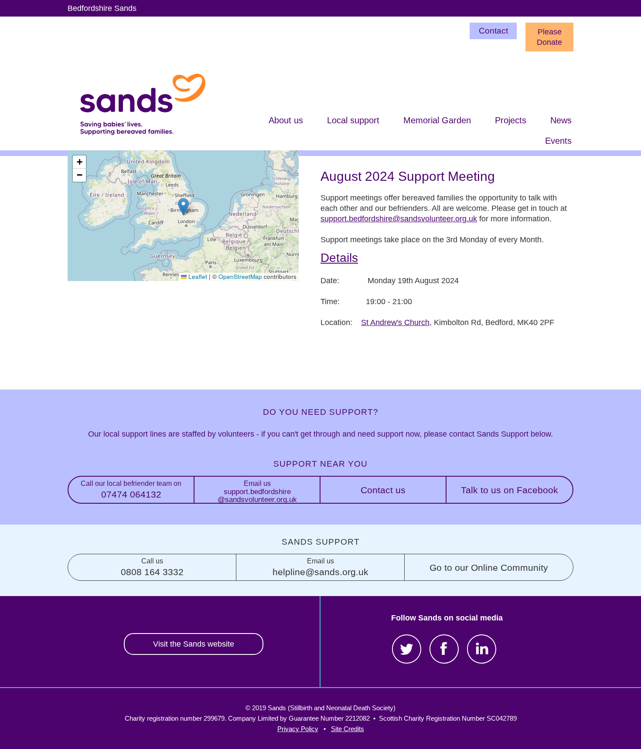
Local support (353, 120)
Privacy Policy (297, 728)
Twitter (406, 649)
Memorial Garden (437, 120)
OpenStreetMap (240, 276)
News (561, 120)
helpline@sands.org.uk (320, 567)
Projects (510, 120)
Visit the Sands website (193, 644)
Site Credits (347, 728)
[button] (183, 207)
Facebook (444, 649)
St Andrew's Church (395, 322)
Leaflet (197, 276)
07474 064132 (131, 489)
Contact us (383, 490)
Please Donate (549, 37)
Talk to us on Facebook (509, 490)
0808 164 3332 (152, 567)
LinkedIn (481, 649)
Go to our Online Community (489, 568)
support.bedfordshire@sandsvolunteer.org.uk (398, 218)
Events (558, 141)
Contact (493, 30)
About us (286, 120)
